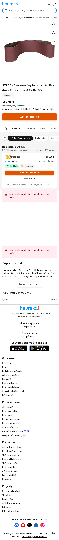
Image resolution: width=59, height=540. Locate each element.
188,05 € (49, 157)
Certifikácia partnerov (11, 503)
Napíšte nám (29, 326)
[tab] (16, 128)
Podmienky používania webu (34, 536)
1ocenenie (28, 166)
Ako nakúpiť (7, 407)
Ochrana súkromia (10, 427)
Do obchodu (29, 178)
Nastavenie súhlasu (11, 423)
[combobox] (29, 10)
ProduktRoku (8, 499)
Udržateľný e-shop (10, 511)
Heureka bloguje (9, 383)
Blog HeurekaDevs (10, 387)
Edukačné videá (9, 475)
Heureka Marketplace (11, 459)
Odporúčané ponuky (21, 138)
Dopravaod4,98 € (46, 161)
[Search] (6, 128)
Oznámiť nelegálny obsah (13, 391)
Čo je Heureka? (8, 363)
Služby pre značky (10, 463)
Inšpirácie (6, 507)
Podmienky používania (12, 371)
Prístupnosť (7, 395)
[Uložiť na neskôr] (53, 42)
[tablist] (29, 128)
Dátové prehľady (9, 467)
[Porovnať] (53, 24)
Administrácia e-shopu (12, 447)
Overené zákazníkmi (11, 491)
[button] (16, 129)
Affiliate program (9, 471)
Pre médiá (6, 379)
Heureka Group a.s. (34, 533)
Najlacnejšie (41, 138)
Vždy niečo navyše (41, 109)
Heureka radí (7, 415)
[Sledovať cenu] (53, 33)
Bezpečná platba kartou (12, 431)
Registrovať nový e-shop (13, 451)
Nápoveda (6, 479)
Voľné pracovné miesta (12, 375)
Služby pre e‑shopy (10, 455)
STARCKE (52, 299)
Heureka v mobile (9, 411)
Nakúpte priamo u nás (11, 419)
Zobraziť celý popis (29, 284)
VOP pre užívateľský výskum (14, 435)
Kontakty (6, 367)
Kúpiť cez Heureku (29, 172)
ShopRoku (6, 495)
